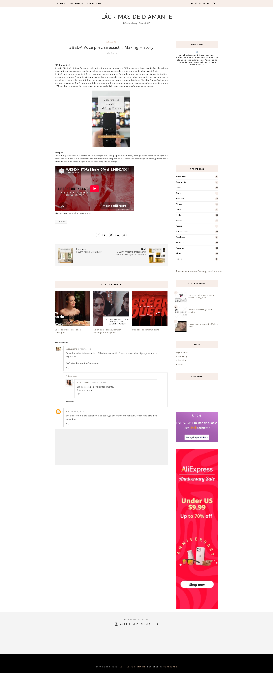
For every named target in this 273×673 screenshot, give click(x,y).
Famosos (180, 198)
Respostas (72, 376)
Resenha (180, 248)
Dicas (178, 187)
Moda (178, 215)
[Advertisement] (197, 115)
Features (75, 3)
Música (179, 220)
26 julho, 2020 (77, 412)
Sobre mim (181, 360)
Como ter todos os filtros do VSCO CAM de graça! (201, 296)
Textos (179, 259)
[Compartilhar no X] (104, 235)
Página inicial (182, 352)
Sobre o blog (181, 356)
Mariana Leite (71, 349)
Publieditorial (182, 231)
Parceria (180, 226)
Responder (70, 368)
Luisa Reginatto (83, 383)
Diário (178, 193)
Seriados (111, 42)
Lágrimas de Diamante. (132, 667)
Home (60, 3)
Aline (68, 412)
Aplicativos (181, 176)
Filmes (179, 204)
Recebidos (180, 237)
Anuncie (179, 364)
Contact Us (94, 3)
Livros (178, 209)
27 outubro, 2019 (99, 383)
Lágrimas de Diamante (136, 16)
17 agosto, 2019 (84, 349)
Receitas (180, 242)
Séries (178, 253)
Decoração (181, 182)
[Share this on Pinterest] (111, 235)
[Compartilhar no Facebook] (98, 235)
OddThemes (170, 667)
